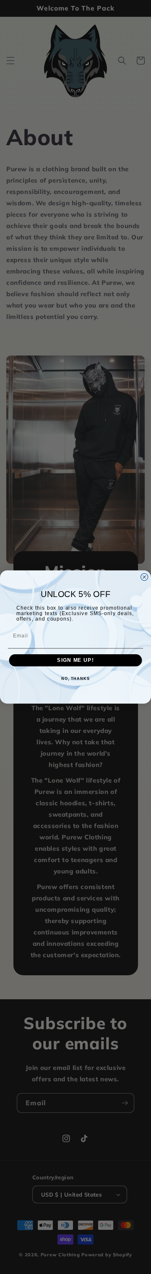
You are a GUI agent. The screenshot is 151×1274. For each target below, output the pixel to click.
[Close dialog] (144, 577)
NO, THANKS (75, 679)
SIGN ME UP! (75, 660)
